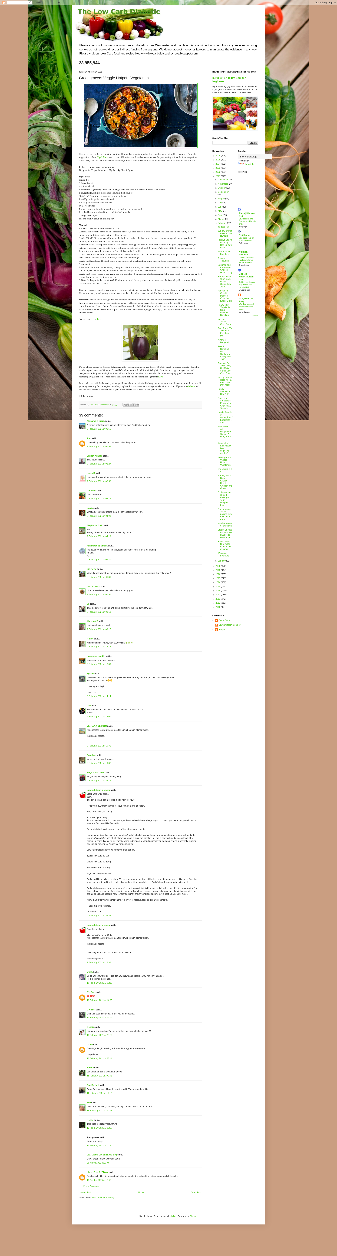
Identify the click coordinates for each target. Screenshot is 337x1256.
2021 (218, 176)
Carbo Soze (224, 620)
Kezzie (90, 1120)
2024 (218, 164)
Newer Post (85, 1192)
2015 (218, 586)
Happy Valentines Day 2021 (224, 391)
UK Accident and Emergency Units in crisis (247, 221)
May (220, 211)
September (223, 192)
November (223, 184)
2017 (218, 578)
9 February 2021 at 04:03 (99, 516)
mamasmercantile (96, 656)
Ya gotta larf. (223, 227)
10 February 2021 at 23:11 (99, 1058)
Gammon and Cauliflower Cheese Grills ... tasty (225, 269)
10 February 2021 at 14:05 (99, 1000)
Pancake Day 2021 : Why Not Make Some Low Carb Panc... (225, 368)
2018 (218, 574)
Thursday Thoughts (223, 259)
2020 (218, 566)
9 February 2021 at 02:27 (99, 464)
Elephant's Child (95, 525)
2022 (218, 172)
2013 (218, 594)
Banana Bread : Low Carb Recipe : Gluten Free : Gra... (225, 281)
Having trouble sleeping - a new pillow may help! (225, 381)
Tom (89, 438)
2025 (218, 160)
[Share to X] (131, 405)
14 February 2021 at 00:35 (99, 1145)
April (220, 215)
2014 (218, 590)
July (220, 202)
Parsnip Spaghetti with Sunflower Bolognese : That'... (225, 352)
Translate (249, 164)
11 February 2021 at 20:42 (99, 1110)
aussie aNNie (93, 586)
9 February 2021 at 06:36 (99, 577)
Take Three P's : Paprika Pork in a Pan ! (225, 332)
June (220, 207)
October (222, 188)
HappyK (91, 473)
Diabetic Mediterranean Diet (246, 277)
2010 (218, 607)
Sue (89, 1102)
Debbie (90, 1027)
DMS (89, 705)
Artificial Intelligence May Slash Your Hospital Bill (247, 284)
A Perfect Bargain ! (223, 341)
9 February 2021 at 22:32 (99, 962)
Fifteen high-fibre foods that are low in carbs (224, 545)
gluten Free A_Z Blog (97, 1172)
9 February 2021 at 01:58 (99, 446)
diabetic (191, 386)
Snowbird (91, 755)
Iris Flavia (92, 569)
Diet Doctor (244, 235)
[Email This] (124, 405)
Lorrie (90, 508)
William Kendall (94, 456)
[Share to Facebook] (134, 405)
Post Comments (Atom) (103, 1197)
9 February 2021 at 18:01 (99, 716)
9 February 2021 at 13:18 (99, 646)
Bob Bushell (93, 1085)
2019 (218, 570)
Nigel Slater (103, 157)
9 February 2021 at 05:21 (99, 559)
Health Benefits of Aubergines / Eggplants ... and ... (225, 417)
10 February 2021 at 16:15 (99, 1017)
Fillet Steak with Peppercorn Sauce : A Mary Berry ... (225, 432)
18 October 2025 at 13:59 (99, 1180)
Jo (88, 604)
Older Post (196, 1192)
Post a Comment (91, 1186)
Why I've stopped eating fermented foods (246, 306)
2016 (218, 582)
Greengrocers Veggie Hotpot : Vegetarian (224, 461)
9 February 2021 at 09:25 (99, 629)
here (99, 319)
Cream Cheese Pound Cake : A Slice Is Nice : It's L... (225, 534)
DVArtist (91, 1010)
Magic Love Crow (95, 772)
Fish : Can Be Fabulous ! (224, 252)
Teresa (90, 1067)
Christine (91, 490)
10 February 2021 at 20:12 (99, 1035)
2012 (218, 599)
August (221, 198)
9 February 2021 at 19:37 (99, 763)
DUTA (90, 972)
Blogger (193, 1216)
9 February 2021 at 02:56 (99, 481)
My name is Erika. (96, 421)
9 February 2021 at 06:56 (99, 594)
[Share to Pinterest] (137, 405)
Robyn (222, 629)
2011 (218, 603)
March (221, 219)
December (223, 179)
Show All (255, 316)
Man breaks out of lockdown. (225, 524)
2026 (218, 155)
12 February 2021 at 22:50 (99, 1128)
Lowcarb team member (98, 790)
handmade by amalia (97, 546)
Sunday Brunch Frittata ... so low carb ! (225, 233)
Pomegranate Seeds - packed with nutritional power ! (225, 514)
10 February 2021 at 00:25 (99, 983)
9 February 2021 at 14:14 (99, 696)
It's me (90, 639)
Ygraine (91, 673)
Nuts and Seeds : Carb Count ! (225, 321)
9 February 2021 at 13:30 (99, 664)
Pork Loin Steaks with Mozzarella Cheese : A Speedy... (224, 403)
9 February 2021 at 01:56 (99, 429)
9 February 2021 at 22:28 (99, 915)
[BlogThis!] (127, 405)
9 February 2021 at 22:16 (99, 780)
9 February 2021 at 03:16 (99, 498)
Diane (90, 1044)
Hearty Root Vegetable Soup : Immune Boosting (224, 310)
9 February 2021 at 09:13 (99, 612)
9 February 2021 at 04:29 (99, 536)
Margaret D (92, 621)
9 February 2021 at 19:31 (99, 746)
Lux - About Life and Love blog (102, 1155)
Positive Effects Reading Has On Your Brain (225, 244)
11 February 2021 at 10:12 (99, 1093)
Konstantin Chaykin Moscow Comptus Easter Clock (225, 296)
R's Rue (91, 992)
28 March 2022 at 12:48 (98, 1163)
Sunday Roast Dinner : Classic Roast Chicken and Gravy (225, 482)
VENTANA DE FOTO (97, 726)
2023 (218, 168)
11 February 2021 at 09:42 (99, 1076)
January (222, 561)
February (222, 223)
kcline (174, 1216)
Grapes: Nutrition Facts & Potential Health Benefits (246, 260)
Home (141, 1192)
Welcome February (223, 554)
